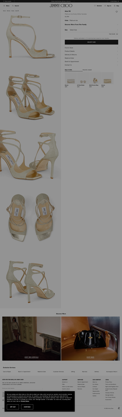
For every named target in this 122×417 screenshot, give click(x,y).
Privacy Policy (25, 401)
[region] (40, 401)
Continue (27, 407)
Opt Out (13, 407)
